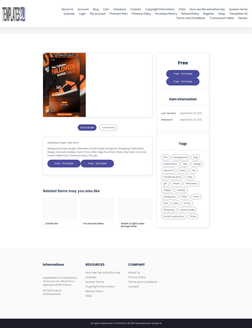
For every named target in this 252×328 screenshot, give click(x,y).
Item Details (87, 127)
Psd (165, 203)
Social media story (173, 216)
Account (83, 9)
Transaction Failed (222, 18)
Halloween (192, 183)
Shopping (168, 209)
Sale (175, 203)
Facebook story (172, 177)
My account (97, 13)
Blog (96, 9)
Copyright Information (159, 9)
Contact (135, 9)
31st (165, 157)
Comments (108, 127)
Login (82, 13)
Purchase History (166, 13)
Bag (195, 157)
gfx (165, 183)
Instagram (169, 196)
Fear (190, 177)
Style (193, 216)
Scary (187, 203)
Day (185, 164)
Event (182, 170)
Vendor (243, 18)
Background (180, 157)
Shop (221, 13)
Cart (106, 9)
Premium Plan (118, 13)
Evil (193, 170)
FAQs (182, 9)
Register (208, 13)
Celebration (170, 164)
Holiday (181, 190)
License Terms (238, 9)
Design (197, 164)
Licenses (69, 13)
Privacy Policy (137, 277)
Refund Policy (190, 13)
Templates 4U (238, 13)
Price (196, 196)
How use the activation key (207, 9)
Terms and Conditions (190, 18)
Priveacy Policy (141, 13)
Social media (187, 209)
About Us (67, 9)
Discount (168, 170)
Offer (184, 196)
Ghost (176, 183)
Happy (167, 190)
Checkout (119, 9)
